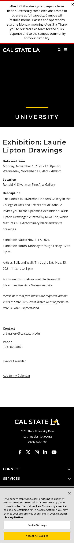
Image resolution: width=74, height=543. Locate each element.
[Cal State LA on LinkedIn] (47, 452)
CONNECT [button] (11, 469)
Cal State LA (21, 50)
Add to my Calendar (16, 375)
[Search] (59, 49)
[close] (72, 4)
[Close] (69, 493)
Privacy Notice (14, 517)
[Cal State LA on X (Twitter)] (30, 452)
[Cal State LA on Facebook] (22, 452)
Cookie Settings (37, 525)
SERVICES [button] (11, 478)
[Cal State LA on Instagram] (38, 452)
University (37, 116)
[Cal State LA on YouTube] (54, 452)
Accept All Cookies (37, 535)
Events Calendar (14, 361)
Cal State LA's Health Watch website (32, 302)
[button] (65, 49)
